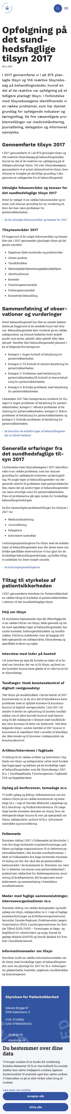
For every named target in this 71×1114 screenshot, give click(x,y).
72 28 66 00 (15, 1034)
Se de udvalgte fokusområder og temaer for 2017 (35, 219)
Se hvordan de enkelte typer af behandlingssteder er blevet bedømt (35, 433)
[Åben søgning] (58, 8)
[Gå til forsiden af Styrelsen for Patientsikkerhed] (26, 8)
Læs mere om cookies (17, 1090)
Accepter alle (35, 1096)
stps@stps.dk (17, 1040)
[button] (67, 8)
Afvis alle (35, 1107)
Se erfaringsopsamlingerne (22, 567)
